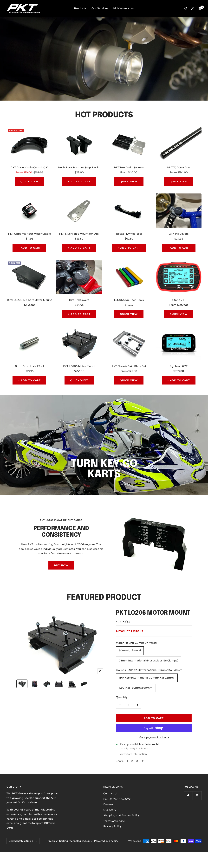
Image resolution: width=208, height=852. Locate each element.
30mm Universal (130, 650)
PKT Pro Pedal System (129, 167)
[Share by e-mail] (142, 761)
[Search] (185, 8)
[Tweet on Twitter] (137, 761)
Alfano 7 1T (179, 300)
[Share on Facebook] (127, 761)
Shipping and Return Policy (121, 815)
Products (80, 8)
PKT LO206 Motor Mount (79, 366)
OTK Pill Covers (178, 233)
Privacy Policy (112, 826)
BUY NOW (61, 565)
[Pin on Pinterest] (132, 761)
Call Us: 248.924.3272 (116, 799)
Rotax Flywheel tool (129, 233)
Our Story (109, 809)
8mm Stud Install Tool (29, 366)
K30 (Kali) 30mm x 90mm (135, 687)
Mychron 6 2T (178, 366)
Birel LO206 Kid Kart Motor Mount (29, 300)
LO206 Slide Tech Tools (129, 300)
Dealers (108, 804)
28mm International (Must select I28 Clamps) (148, 660)
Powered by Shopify (106, 840)
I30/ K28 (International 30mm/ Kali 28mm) (147, 677)
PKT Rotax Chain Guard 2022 (29, 167)
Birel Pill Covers (79, 300)
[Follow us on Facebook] (188, 795)
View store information (133, 754)
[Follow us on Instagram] (197, 795)
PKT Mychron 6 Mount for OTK (79, 233)
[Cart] (200, 8)
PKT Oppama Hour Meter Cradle (29, 233)
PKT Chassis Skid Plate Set (128, 366)
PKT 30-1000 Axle (178, 167)
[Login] (192, 8)
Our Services (99, 8)
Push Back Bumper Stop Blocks (79, 167)
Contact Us (110, 793)
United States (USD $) (21, 840)
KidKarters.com (123, 8)
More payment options (154, 737)
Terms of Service (114, 821)
